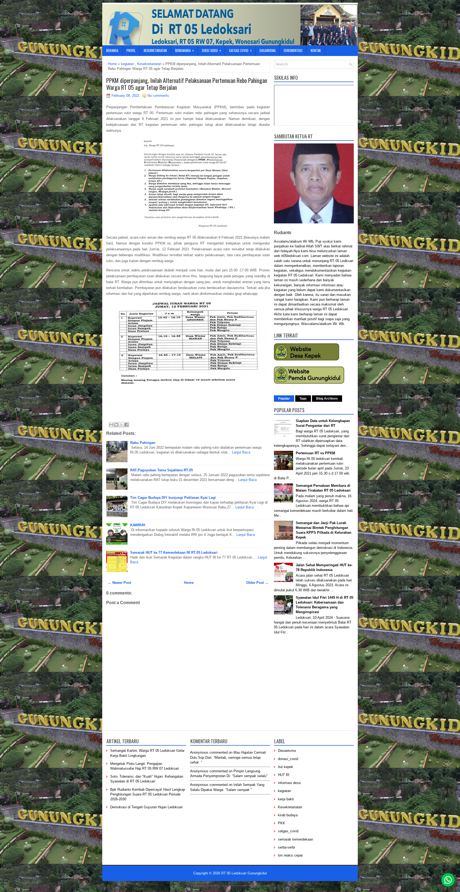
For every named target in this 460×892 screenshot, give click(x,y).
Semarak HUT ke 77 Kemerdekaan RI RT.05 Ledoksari (173, 553)
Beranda (112, 50)
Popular (284, 398)
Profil (130, 50)
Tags (303, 398)
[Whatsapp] (448, 880)
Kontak (316, 50)
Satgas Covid (240, 50)
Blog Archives (327, 398)
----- (217, 885)
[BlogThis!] (116, 424)
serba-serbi (286, 847)
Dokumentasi (293, 50)
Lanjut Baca (241, 452)
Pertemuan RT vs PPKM (315, 453)
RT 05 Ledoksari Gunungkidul (244, 873)
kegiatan (127, 64)
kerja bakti (286, 799)
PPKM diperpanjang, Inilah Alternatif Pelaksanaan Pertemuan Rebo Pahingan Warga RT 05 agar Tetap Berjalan (186, 84)
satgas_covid (288, 831)
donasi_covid (288, 759)
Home (112, 64)
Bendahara (184, 50)
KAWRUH (137, 525)
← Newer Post (119, 583)
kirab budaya (288, 815)
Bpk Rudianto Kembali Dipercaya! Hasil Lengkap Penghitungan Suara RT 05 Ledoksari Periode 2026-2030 (147, 794)
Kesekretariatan (155, 50)
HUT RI (283, 775)
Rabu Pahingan (142, 443)
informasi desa (289, 783)
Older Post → (257, 583)
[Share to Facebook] (126, 424)
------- (257, 885)
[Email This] (111, 424)
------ (233, 885)
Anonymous (199, 752)
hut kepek (285, 767)
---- (202, 885)
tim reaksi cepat (290, 855)
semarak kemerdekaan (295, 839)
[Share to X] (121, 424)
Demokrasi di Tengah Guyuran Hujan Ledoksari (146, 807)
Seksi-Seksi (211, 50)
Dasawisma (268, 50)
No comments (158, 96)
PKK (281, 823)
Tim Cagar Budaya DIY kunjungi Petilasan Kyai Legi (173, 498)
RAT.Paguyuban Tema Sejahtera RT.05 (161, 470)
